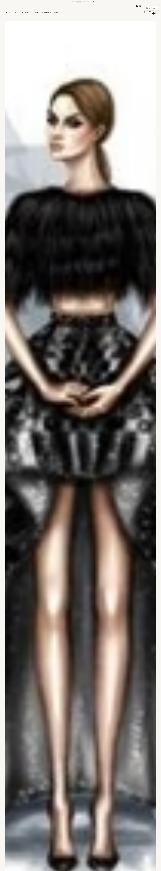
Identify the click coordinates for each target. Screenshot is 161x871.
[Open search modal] (145, 12)
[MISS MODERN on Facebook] (137, 6)
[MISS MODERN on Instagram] (140, 6)
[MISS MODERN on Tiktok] (143, 6)
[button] (152, 8)
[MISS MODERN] (12, 6)
